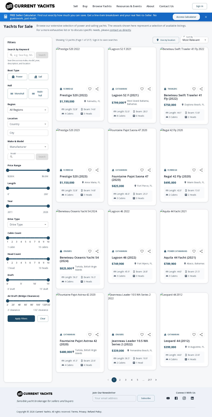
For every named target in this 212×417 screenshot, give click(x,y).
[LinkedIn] (192, 398)
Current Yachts (43, 411)
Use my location (167, 40)
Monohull (19, 93)
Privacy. (83, 411)
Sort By (189, 37)
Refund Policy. (95, 411)
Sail (40, 76)
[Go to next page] (155, 379)
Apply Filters (21, 318)
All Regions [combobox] (16, 109)
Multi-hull (40, 93)
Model (13, 153)
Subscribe (146, 398)
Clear (42, 318)
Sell (75, 6)
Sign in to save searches (105, 39)
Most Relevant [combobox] (191, 40)
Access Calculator (186, 16)
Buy (85, 6)
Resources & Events (129, 6)
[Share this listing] (97, 89)
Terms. (74, 411)
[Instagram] (184, 398)
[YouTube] (168, 398)
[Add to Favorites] (90, 89)
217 (150, 379)
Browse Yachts (101, 6)
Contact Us (166, 6)
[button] (106, 16)
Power (19, 76)
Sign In (199, 6)
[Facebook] (176, 398)
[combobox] (28, 124)
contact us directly (120, 30)
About (150, 6)
